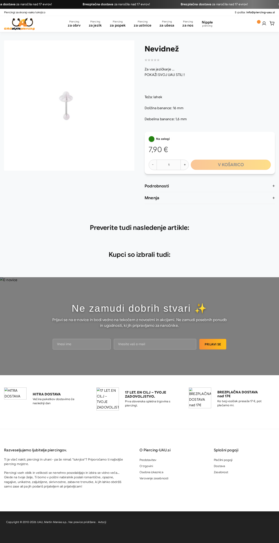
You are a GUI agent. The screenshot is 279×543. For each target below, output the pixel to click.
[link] (264, 23)
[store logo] (19, 24)
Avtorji (102, 522)
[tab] (210, 186)
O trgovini (146, 466)
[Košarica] (272, 23)
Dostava (219, 466)
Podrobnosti (157, 186)
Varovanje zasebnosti (154, 478)
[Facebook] (270, 522)
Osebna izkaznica (151, 472)
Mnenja (152, 197)
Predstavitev (148, 460)
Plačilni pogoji (223, 460)
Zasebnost (221, 472)
